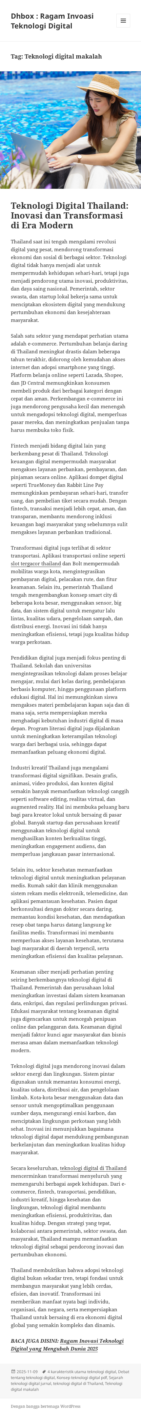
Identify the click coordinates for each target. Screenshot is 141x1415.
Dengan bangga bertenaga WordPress (45, 1406)
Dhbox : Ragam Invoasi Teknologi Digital (52, 20)
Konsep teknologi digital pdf (82, 1377)
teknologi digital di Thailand (93, 1168)
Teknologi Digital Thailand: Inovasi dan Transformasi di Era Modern (70, 215)
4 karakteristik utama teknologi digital (82, 1371)
